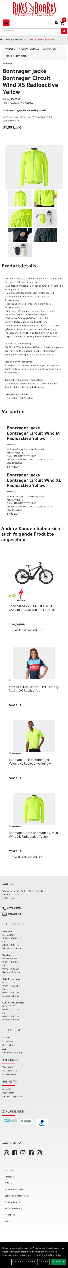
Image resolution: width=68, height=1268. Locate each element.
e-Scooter (9, 1171)
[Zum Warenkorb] (62, 24)
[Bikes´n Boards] (34, 9)
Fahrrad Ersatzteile (14, 1190)
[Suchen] (64, 31)
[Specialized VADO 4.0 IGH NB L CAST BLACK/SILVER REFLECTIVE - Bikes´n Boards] (34, 573)
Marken (8, 1221)
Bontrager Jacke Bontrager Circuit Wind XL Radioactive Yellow (34, 481)
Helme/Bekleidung (16, 40)
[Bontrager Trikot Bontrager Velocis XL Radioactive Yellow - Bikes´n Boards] (34, 736)
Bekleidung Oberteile (42, 40)
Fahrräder (10, 1177)
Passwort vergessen (12, 1097)
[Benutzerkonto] (56, 23)
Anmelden (7, 1089)
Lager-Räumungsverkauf (17, 1196)
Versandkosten (9, 1071)
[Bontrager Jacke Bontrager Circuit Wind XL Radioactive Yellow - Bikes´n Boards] (34, 809)
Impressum (7, 1041)
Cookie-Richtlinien (52, 1256)
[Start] (1, 40)
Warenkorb (7, 1067)
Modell (10, 49)
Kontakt (6, 1038)
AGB (4, 1049)
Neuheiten (10, 1215)
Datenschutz (8, 1045)
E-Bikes (8, 1183)
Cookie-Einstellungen (23, 1262)
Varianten (49, 49)
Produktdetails (29, 49)
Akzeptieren (58, 1262)
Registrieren (8, 1093)
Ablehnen (43, 1262)
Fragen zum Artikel (17, 56)
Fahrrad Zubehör (13, 1202)
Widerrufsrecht (10, 1075)
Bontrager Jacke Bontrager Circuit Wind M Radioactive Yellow (33, 434)
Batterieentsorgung (12, 1053)
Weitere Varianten (28, 630)
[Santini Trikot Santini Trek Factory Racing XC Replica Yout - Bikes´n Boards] (34, 663)
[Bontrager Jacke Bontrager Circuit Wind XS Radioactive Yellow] (34, 167)
